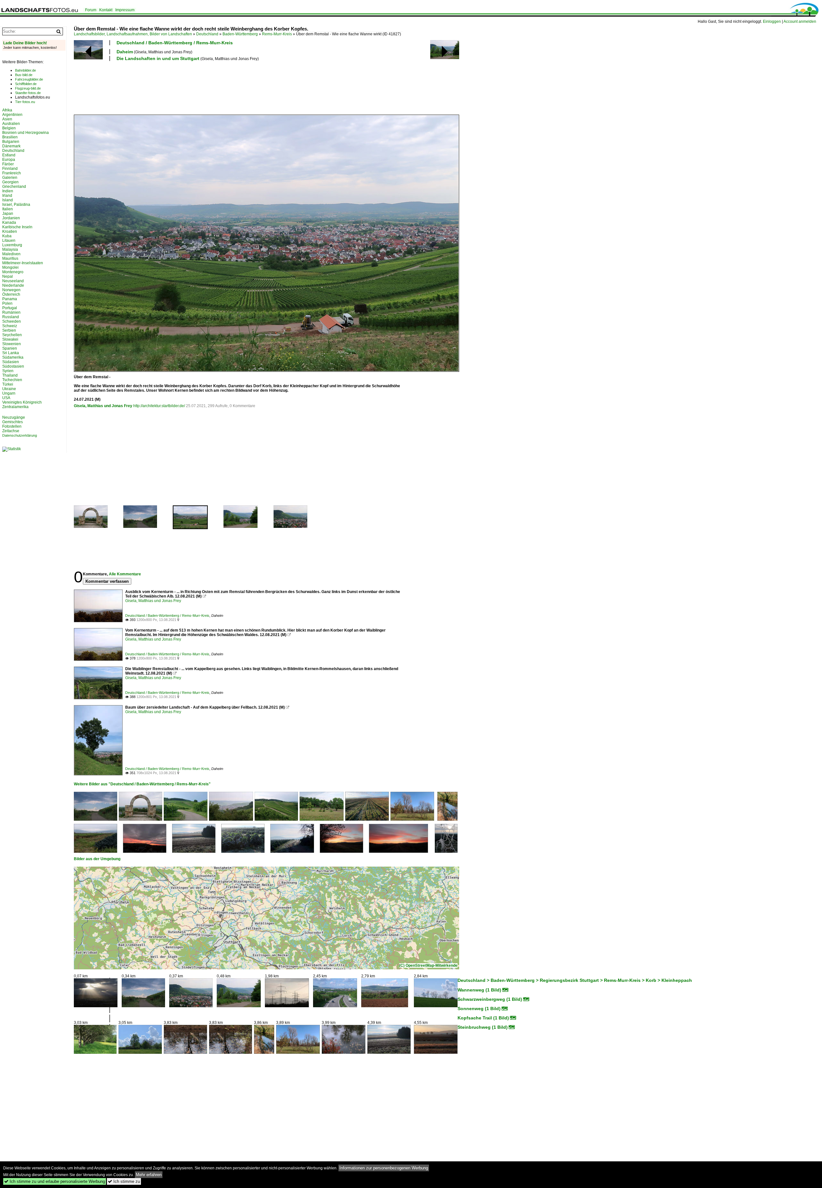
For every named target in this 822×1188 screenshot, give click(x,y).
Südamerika (12, 357)
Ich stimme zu (124, 1181)
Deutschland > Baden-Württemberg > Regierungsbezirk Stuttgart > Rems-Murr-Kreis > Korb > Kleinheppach (575, 980)
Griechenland (14, 186)
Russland (10, 317)
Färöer (8, 164)
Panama (9, 299)
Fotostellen (12, 426)
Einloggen (772, 21)
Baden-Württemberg (240, 34)
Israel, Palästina (16, 204)
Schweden (11, 321)
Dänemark (11, 146)
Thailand (10, 375)
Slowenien (11, 344)
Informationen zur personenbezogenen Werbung (383, 1168)
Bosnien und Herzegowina (25, 132)
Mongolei (10, 267)
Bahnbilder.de (25, 70)
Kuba (7, 236)
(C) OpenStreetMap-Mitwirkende (428, 965)
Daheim (125, 51)
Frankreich (11, 173)
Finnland (10, 168)
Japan (7, 213)
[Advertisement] (191, 87)
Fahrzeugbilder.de (29, 79)
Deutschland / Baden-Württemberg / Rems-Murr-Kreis (175, 42)
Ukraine (9, 389)
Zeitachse (10, 431)
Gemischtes (12, 422)
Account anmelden (799, 21)
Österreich (11, 294)
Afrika (7, 110)
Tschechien (12, 380)
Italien (7, 209)
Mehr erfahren (149, 1174)
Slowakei (10, 339)
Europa (8, 159)
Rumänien (11, 312)
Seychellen (12, 335)
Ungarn (8, 393)
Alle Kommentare (125, 574)
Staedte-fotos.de (28, 93)
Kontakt (105, 10)
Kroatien (9, 231)
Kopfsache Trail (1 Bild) (483, 1017)
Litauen (8, 240)
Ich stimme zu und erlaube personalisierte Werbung (54, 1181)
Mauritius (10, 258)
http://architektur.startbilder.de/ (159, 406)
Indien (7, 191)
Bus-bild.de (23, 75)
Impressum (125, 10)
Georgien (10, 182)
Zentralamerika (15, 407)
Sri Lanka (10, 353)
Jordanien (11, 218)
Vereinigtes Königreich (22, 402)
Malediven (11, 254)
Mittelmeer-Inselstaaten (22, 263)
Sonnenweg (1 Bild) (479, 1008)
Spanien (9, 348)
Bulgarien (10, 141)
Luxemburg (12, 245)
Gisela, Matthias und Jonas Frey (103, 406)
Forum (90, 10)
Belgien (9, 128)
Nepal (7, 276)
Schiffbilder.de (26, 84)
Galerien (9, 177)
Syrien (7, 371)
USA (6, 398)
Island (7, 200)
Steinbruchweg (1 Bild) (483, 1027)
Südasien (10, 362)
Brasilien (10, 137)
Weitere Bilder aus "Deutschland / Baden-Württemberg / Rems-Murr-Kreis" (142, 784)
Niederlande (13, 285)
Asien (7, 119)
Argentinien (12, 114)
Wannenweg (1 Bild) (479, 989)
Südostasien (13, 366)
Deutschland (207, 34)
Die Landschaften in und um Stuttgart (158, 58)
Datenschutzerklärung (19, 435)
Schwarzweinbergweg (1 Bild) (490, 999)
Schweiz (9, 326)
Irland (7, 195)
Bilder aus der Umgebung (97, 859)
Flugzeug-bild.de (28, 88)
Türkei (7, 384)
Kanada (9, 222)
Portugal (9, 308)
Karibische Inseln (17, 227)
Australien (11, 123)
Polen (7, 303)
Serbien (9, 330)
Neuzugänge (13, 417)
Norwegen (11, 290)
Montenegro (12, 272)
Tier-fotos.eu (25, 102)
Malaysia (10, 249)
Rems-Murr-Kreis (277, 34)
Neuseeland (13, 281)
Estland (8, 155)
